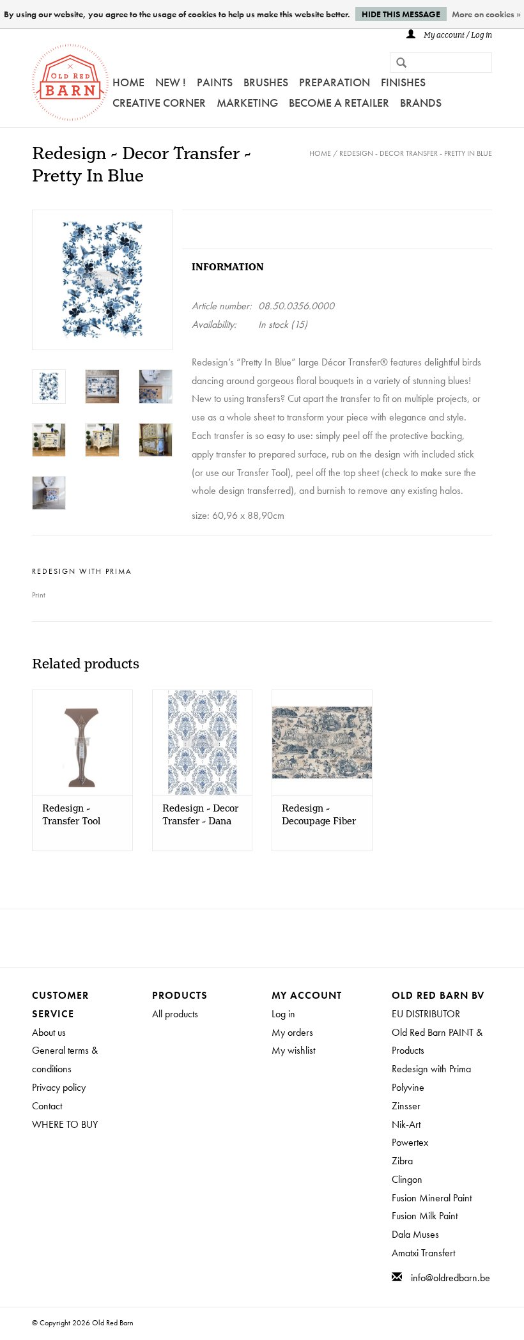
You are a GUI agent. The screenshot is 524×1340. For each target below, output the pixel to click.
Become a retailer (339, 102)
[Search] (396, 63)
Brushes (265, 82)
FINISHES (403, 82)
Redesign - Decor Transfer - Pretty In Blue (415, 153)
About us (49, 1032)
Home (128, 82)
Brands (421, 102)
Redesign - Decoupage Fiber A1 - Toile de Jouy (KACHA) (321, 815)
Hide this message (401, 14)
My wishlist (293, 1050)
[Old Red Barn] (70, 82)
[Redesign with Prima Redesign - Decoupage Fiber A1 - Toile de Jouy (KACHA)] (322, 742)
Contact (47, 1106)
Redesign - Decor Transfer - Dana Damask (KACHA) (200, 815)
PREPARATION (334, 82)
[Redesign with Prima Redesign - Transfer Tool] (82, 742)
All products (175, 1013)
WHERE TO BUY (65, 1124)
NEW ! (170, 82)
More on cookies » (486, 14)
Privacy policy (59, 1087)
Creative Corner (159, 102)
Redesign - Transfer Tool (71, 815)
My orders (292, 1032)
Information (228, 267)
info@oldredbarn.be (450, 1277)
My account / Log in (457, 35)
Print (38, 595)
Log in (283, 1013)
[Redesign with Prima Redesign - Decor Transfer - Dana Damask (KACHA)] (202, 742)
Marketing (247, 102)
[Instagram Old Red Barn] (273, 938)
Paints (215, 82)
